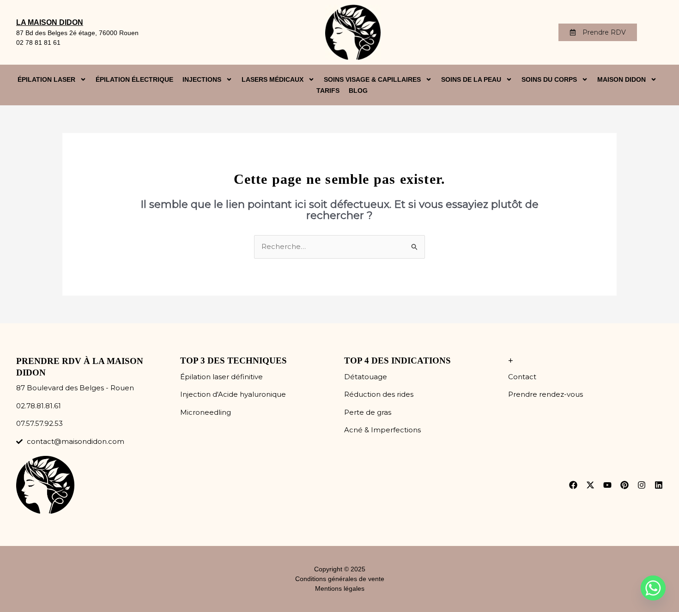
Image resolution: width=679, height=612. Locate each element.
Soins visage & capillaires (372, 79)
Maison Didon (621, 79)
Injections (201, 79)
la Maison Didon (49, 22)
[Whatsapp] (653, 588)
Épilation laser (46, 79)
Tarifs (328, 90)
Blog (358, 90)
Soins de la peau (471, 79)
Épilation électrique (134, 79)
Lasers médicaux (272, 79)
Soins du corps (549, 79)
